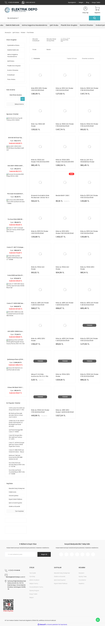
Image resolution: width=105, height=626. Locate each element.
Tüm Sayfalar (19, 511)
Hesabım (81, 573)
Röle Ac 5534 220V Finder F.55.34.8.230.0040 (63, 375)
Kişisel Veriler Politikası (60, 583)
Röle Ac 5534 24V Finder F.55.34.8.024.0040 (63, 268)
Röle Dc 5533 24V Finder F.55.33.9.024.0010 (40, 161)
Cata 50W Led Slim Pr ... (15, 275)
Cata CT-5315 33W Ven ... (15, 303)
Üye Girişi (32, 576)
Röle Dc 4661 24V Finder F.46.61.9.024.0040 (40, 304)
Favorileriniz (82, 580)
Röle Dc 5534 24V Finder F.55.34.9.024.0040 (38, 268)
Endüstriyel (11, 75)
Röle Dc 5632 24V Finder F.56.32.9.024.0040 (89, 89)
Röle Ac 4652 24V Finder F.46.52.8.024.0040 (65, 339)
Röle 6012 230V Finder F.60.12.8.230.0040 (39, 89)
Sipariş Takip (83, 576)
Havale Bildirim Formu (36, 587)
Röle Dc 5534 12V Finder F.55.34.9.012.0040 (89, 125)
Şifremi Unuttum (34, 580)
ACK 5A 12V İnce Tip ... (15, 138)
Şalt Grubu (10, 61)
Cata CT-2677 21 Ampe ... (15, 247)
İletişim (81, 2)
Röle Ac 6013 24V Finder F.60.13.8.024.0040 (89, 232)
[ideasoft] (42, 624)
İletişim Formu (33, 583)
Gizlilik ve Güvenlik (59, 576)
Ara (23, 99)
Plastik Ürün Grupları (14, 66)
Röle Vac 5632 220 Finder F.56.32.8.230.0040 (38, 125)
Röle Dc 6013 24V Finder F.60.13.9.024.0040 (89, 196)
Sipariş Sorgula (34, 590)
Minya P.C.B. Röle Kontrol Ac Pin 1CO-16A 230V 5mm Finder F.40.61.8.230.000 (39, 375)
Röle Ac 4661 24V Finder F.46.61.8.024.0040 (64, 304)
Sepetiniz (81, 583)
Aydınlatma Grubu (13, 45)
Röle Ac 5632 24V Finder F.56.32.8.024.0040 (65, 125)
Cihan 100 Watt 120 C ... (15, 387)
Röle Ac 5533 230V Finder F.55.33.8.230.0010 (65, 161)
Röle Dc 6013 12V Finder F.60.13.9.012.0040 (39, 232)
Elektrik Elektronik (13, 50)
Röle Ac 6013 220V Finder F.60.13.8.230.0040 (65, 232)
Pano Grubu (11, 79)
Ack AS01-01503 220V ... (16, 166)
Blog (87, 2)
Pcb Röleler (30, 32)
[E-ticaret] (52, 624)
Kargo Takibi (96, 2)
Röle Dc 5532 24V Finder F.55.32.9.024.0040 (89, 375)
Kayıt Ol (44, 554)
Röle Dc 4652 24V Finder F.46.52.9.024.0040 (89, 304)
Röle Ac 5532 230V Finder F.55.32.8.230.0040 (87, 268)
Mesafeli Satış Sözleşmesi (62, 573)
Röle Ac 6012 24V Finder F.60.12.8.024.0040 (64, 89)
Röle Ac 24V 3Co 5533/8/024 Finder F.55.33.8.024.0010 (87, 161)
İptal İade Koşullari (60, 580)
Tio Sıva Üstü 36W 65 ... (16, 219)
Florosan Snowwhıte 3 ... (15, 194)
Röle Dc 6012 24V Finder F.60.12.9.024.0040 (89, 339)
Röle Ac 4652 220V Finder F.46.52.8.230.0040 (38, 339)
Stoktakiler (37, 58)
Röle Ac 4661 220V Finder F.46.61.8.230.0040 (65, 411)
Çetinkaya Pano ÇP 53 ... (15, 359)
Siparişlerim (72, 2)
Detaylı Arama (19, 104)
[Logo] (21, 10)
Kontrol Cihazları (12, 70)
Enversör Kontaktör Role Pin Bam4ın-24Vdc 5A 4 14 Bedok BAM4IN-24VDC (40, 196)
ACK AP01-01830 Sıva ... (16, 331)
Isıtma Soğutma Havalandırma (12, 55)
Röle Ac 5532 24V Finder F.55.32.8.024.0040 (40, 411)
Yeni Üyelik (32, 573)
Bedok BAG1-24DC (63, 195)
